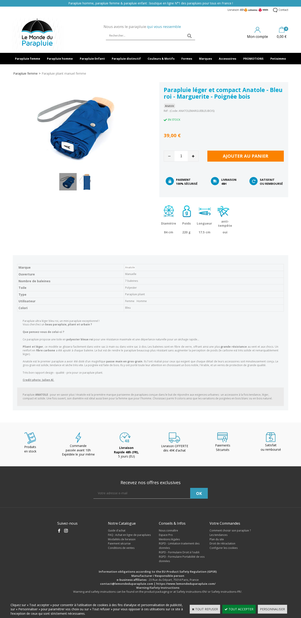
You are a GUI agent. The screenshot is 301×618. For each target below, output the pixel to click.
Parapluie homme (60, 59)
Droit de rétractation (222, 543)
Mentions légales (169, 539)
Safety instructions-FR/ (226, 592)
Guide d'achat (116, 530)
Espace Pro (166, 535)
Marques (205, 59)
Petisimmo (278, 59)
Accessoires (227, 59)
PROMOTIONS (253, 59)
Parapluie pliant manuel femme (64, 73)
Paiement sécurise (119, 543)
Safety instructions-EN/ (192, 592)
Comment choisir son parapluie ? (230, 530)
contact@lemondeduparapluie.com (126, 584)
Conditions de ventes (121, 548)
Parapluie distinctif (126, 59)
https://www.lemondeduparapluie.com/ (186, 584)
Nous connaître (168, 530)
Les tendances (218, 535)
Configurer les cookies (224, 548)
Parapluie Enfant (92, 59)
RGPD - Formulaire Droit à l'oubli (179, 552)
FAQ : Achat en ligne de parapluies (129, 535)
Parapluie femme (27, 59)
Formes (186, 59)
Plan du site (217, 539)
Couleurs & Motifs (161, 59)
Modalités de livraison (122, 539)
